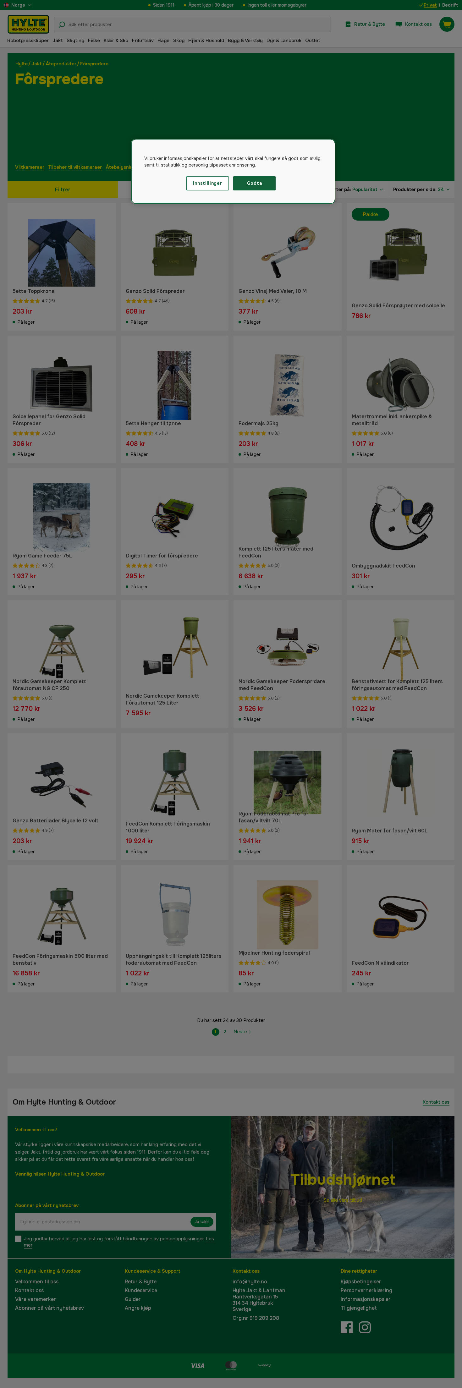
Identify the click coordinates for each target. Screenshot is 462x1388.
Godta (254, 183)
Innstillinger (207, 183)
